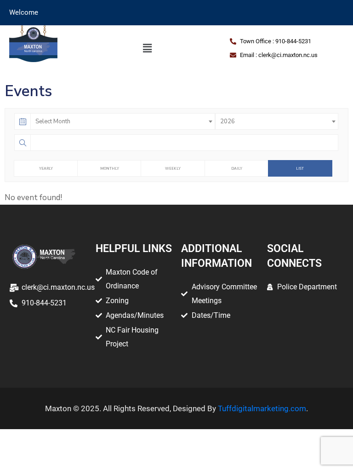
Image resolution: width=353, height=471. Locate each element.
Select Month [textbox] (52, 121)
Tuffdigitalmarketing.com (262, 408)
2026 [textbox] (227, 121)
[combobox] (122, 121)
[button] (147, 48)
